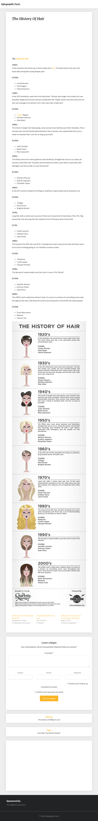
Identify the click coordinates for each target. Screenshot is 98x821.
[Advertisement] (49, 40)
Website (77, 672)
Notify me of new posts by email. (50, 692)
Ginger (19, 115)
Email (49, 672)
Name (20, 672)
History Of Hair (22, 58)
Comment (49, 653)
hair (53, 68)
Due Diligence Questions (16, 805)
